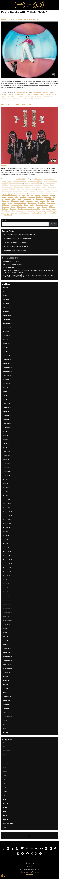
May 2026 (6, 299)
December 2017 (7, 704)
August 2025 (6, 335)
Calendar (21, 872)
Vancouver (31, 211)
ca (32, 187)
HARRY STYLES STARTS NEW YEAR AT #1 (20, 19)
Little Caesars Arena (21, 193)
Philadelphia (5, 201)
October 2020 (7, 568)
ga (54, 189)
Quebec (42, 201)
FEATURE (5, 763)
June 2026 (6, 295)
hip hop (26, 191)
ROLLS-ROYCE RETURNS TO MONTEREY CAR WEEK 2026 (19, 234)
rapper (4, 203)
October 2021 (7, 520)
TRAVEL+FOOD (7, 815)
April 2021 (5, 544)
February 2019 (7, 648)
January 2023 (7, 460)
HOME (4, 779)
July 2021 (5, 532)
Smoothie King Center (42, 205)
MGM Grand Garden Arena (9, 195)
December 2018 (7, 656)
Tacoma (44, 207)
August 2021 (6, 528)
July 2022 (5, 484)
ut (25, 211)
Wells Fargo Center (24, 213)
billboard (45, 185)
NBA (16, 197)
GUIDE (5, 771)
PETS (4, 787)
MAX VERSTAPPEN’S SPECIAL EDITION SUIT (16, 246)
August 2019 (6, 624)
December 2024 (7, 367)
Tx (13, 211)
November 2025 (7, 323)
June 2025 (6, 343)
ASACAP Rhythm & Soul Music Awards (12, 183)
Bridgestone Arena (7, 187)
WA (7, 213)
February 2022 (7, 504)
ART (4, 743)
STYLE (5, 807)
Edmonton (46, 189)
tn (43, 209)
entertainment (19, 94)
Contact (31, 874)
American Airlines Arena (19, 181)
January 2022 (7, 508)
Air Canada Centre (49, 179)
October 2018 (7, 664)
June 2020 (6, 584)
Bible (25, 872)
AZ (43, 183)
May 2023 (6, 443)
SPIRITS (5, 799)
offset (13, 199)
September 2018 (7, 668)
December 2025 (7, 319)
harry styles (35, 94)
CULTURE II (12, 189)
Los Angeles (32, 193)
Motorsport (45, 195)
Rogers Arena (32, 203)
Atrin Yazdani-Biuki (36, 183)
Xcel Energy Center (37, 213)
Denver (34, 189)
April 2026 (6, 303)
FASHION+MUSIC (20, 92)
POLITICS (5, 791)
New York (31, 197)
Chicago (50, 187)
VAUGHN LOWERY (19, 272)
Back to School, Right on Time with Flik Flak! (16, 242)
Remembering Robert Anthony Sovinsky (15, 250)
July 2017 (5, 724)
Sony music (38, 96)
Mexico (54, 94)
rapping (10, 203)
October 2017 (7, 712)
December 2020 (7, 560)
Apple (45, 181)
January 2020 (7, 604)
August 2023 (6, 431)
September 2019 (7, 620)
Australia (45, 92)
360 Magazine (37, 92)
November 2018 (7, 660)
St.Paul (13, 207)
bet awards (38, 185)
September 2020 (7, 572)
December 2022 (7, 464)
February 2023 (7, 455)
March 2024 (6, 403)
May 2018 (5, 684)
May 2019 (5, 636)
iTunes (49, 191)
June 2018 (6, 680)
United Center (19, 211)
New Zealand (19, 96)
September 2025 (7, 331)
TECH (4, 811)
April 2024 (6, 399)
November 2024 (7, 371)
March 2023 (6, 451)
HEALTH (5, 775)
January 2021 (6, 556)
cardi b (44, 187)
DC (23, 189)
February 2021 (7, 552)
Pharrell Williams (50, 199)
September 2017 (7, 716)
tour (53, 209)
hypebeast (40, 191)
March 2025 (6, 355)
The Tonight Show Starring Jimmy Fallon (29, 209)
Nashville (10, 197)
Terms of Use (33, 872)
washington (14, 213)
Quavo (36, 201)
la (5, 193)
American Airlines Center (35, 181)
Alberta (4, 181)
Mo (32, 195)
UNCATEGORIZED (20, 179)
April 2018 (5, 688)
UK (9, 98)
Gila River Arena (6, 191)
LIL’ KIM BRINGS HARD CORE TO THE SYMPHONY (17, 238)
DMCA (28, 872)
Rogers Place (41, 203)
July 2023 (5, 435)
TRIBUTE (5, 819)
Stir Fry (38, 207)
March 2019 (6, 644)
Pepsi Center (39, 199)
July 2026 (5, 291)
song (51, 205)
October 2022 (7, 472)
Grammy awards (17, 191)
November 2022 (7, 468)
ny (2, 199)
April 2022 (6, 496)
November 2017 (7, 708)
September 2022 (7, 476)
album (9, 181)
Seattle (26, 205)
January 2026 (7, 315)
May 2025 (6, 347)
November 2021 (7, 516)
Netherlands (10, 96)
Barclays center (50, 183)
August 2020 (6, 576)
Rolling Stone (51, 203)
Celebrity (10, 94)
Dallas (18, 189)
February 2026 (7, 311)
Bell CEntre (5, 185)
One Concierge (16, 261)
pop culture (29, 201)
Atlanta (27, 183)
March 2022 (6, 500)
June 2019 (6, 632)
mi (19, 195)
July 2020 (5, 580)
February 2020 (7, 600)
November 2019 (7, 612)
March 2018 (6, 692)
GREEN (5, 767)
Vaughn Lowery (16, 98)
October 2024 (7, 375)
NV (54, 197)
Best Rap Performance (27, 185)
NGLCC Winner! (17, 264)
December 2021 (7, 512)
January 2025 (7, 363)
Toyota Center (6, 211)
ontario (19, 199)
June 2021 (6, 536)
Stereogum (31, 207)
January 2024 (7, 411)
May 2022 (6, 492)
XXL (45, 213)
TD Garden (52, 207)
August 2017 (6, 720)
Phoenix (22, 201)
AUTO (4, 747)
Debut (28, 189)
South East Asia (47, 96)
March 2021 (6, 548)
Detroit (39, 189)
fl (51, 189)
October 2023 (7, 423)
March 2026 (6, 307)
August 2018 (6, 672)
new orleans (23, 197)
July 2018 (5, 676)
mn (28, 195)
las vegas (11, 193)
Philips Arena (14, 201)
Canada (4, 94)
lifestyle (48, 94)
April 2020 (6, 592)
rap (52, 201)
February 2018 (7, 696)
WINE (4, 827)
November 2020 (7, 564)
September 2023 (7, 427)
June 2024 (6, 391)
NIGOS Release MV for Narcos (16, 105)
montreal (37, 195)
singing (32, 205)
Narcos (4, 197)
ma (38, 193)
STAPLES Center (21, 207)
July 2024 (5, 387)
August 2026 (6, 287)
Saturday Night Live (17, 205)
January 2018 (6, 700)
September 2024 (7, 379)
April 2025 (6, 351)
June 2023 (6, 439)
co (55, 187)
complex (4, 189)
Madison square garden (47, 193)
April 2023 (6, 447)
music (3, 96)
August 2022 (6, 480)
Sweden (4, 98)
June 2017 (6, 728)
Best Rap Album (14, 185)
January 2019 (6, 652)
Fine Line (27, 94)
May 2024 (6, 395)
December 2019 (7, 608)
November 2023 (7, 419)
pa (33, 199)
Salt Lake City (5, 205)
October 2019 (7, 616)
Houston (32, 191)
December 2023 (7, 415)
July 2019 (5, 628)
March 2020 (6, 596)
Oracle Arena (27, 199)
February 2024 (7, 407)
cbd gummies (6, 261)
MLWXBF (11, 267)
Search (4, 221)
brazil (51, 92)
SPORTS (5, 803)
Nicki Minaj (39, 197)
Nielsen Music (29, 96)
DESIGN (5, 755)
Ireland (42, 94)
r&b (48, 201)
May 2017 (5, 732)
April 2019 (5, 640)
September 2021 (7, 524)
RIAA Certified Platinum (20, 203)
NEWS (4, 783)
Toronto (48, 209)
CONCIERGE (6, 751)
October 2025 (7, 327)
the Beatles (5, 209)
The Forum (13, 209)
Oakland (7, 199)
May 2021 (5, 540)
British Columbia (18, 187)
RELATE (5, 795)
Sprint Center (5, 207)
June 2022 (6, 488)
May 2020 (6, 588)
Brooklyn (27, 187)
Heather (5, 267)
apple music (52, 181)
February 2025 (7, 359)
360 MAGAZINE (38, 98)
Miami (23, 195)
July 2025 (5, 339)
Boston (52, 185)
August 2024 (6, 383)
